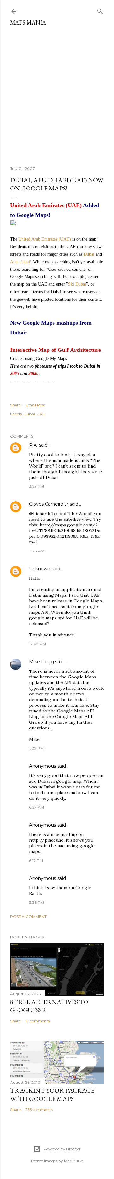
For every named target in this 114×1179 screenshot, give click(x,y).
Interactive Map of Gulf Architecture (55, 350)
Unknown (39, 569)
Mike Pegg (41, 662)
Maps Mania (28, 22)
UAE (41, 413)
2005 (14, 373)
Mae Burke (74, 1161)
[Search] (100, 10)
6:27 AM (36, 807)
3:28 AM (36, 551)
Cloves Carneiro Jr (48, 504)
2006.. (34, 373)
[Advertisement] (57, 93)
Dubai (89, 254)
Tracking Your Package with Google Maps (52, 1094)
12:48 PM (37, 644)
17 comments (37, 1021)
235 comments (39, 1109)
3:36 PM (36, 902)
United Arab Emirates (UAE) (44, 239)
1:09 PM (36, 748)
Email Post (35, 405)
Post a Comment (28, 916)
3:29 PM (36, 486)
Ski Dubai (77, 284)
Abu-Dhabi (20, 261)
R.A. (33, 445)
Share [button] (15, 405)
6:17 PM (36, 860)
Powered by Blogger (62, 1149)
